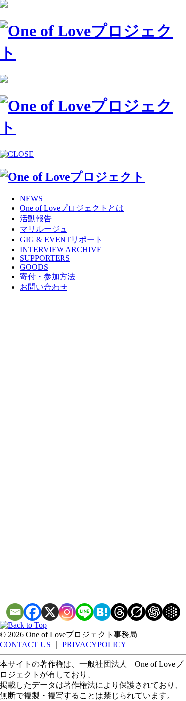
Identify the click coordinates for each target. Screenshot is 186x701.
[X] (50, 612)
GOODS (34, 267)
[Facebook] (32, 612)
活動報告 (36, 218)
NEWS (31, 198)
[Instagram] (67, 612)
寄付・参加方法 (47, 276)
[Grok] (136, 612)
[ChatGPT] (154, 612)
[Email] (15, 612)
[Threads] (119, 612)
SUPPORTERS (45, 258)
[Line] (84, 612)
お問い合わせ (43, 287)
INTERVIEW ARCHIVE (61, 249)
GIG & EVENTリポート (61, 239)
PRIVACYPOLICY (94, 644)
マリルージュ (43, 229)
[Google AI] (171, 612)
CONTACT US (25, 644)
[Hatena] (102, 612)
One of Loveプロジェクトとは (72, 208)
